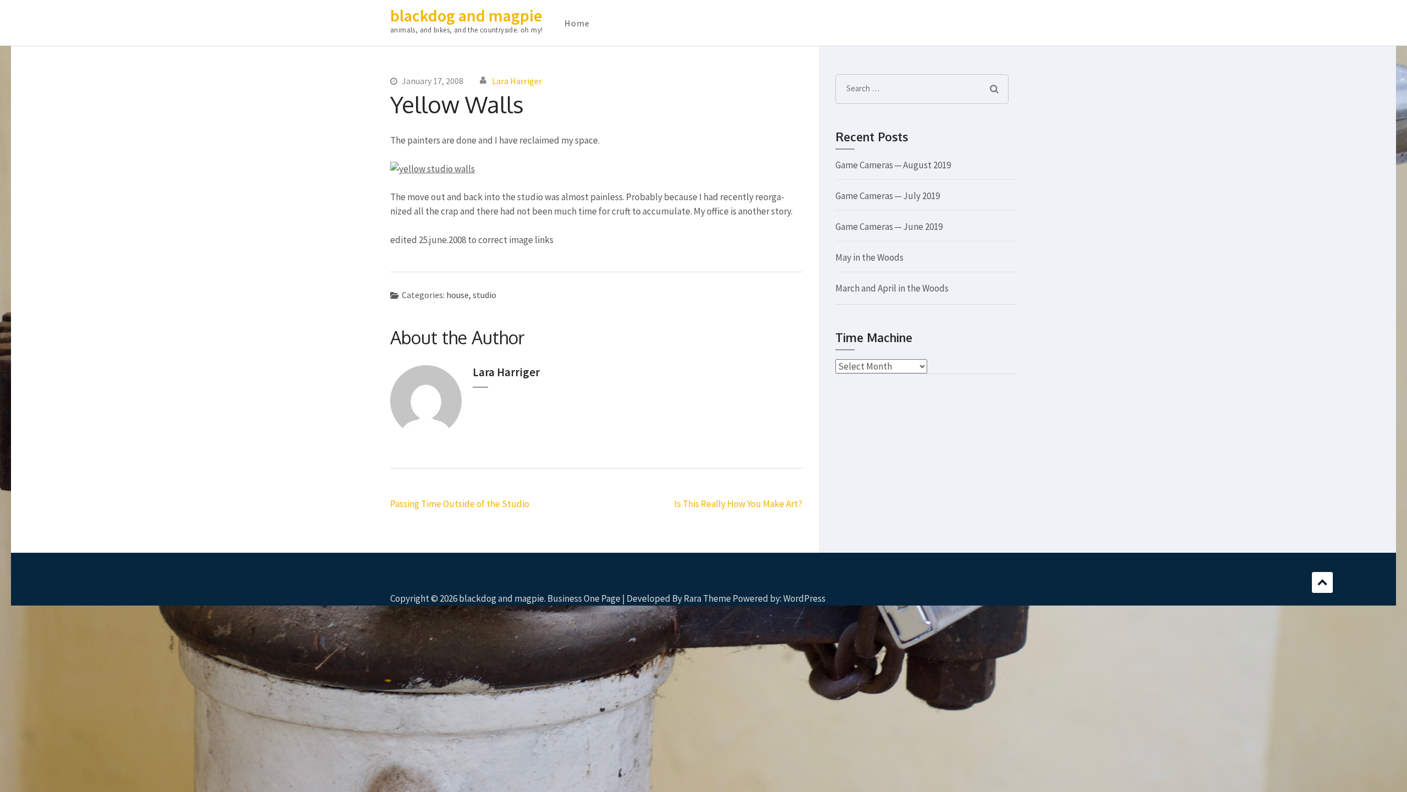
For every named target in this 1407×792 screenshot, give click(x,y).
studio (484, 294)
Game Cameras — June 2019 (889, 227)
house (457, 294)
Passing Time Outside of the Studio (459, 504)
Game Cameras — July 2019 (887, 196)
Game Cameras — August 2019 (893, 165)
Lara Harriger (517, 80)
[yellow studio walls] (432, 169)
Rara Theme (707, 598)
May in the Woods (869, 257)
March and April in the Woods (892, 288)
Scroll (1322, 582)
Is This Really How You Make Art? (738, 504)
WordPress (804, 598)
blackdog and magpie (466, 15)
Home (577, 23)
